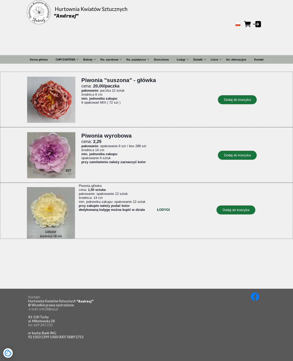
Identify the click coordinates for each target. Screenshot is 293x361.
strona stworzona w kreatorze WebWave (197, 342)
